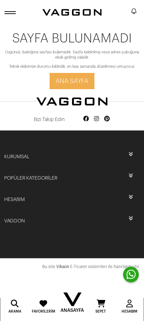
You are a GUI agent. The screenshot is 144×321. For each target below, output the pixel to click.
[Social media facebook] (86, 119)
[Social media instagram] (96, 119)
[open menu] (11, 12)
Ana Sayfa (72, 81)
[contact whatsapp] (131, 274)
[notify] (134, 12)
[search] (124, 12)
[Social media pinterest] (107, 119)
